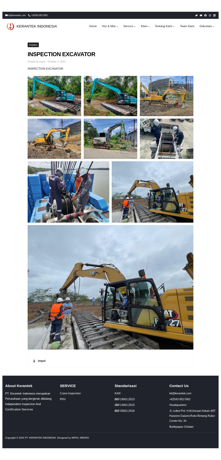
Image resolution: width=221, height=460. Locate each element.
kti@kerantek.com (16, 15)
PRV (63, 399)
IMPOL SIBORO (80, 437)
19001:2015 (125, 399)
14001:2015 (125, 404)
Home (93, 26)
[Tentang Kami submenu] (174, 26)
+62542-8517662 (39, 15)
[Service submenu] (135, 26)
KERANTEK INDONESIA (37, 26)
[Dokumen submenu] (213, 26)
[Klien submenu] (149, 26)
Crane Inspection (70, 393)
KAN (118, 393)
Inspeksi (33, 45)
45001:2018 (125, 410)
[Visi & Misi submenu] (117, 26)
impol (42, 61)
